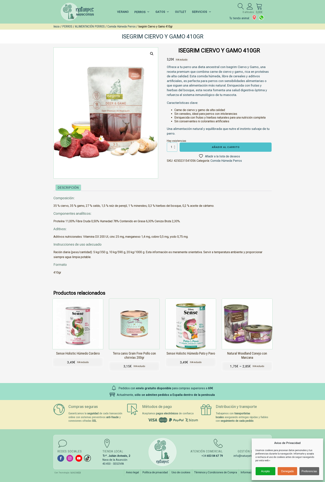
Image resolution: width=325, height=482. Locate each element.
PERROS (67, 26)
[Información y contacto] (254, 17)
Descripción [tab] (68, 187)
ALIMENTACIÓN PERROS (90, 26)
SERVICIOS (199, 12)
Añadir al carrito (226, 147)
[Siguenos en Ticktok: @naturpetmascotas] (87, 458)
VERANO (123, 12)
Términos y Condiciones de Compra (215, 472)
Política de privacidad (155, 472)
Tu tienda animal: (239, 18)
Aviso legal (132, 472)
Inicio (56, 26)
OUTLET (180, 12)
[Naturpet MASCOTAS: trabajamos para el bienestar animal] (80, 12)
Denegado (287, 471)
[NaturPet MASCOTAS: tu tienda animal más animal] (162, 452)
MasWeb (76, 472)
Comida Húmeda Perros (121, 26)
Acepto (265, 471)
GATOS (160, 12)
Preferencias (309, 471)
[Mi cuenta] (250, 6)
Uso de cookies (181, 472)
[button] (151, 53)
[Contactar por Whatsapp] (261, 17)
